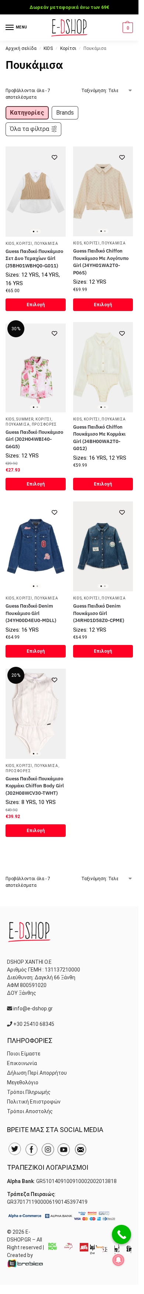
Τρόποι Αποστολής (30, 1111)
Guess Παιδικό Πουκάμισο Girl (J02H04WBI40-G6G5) (34, 439)
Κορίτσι (68, 48)
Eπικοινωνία (22, 1063)
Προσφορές (44, 424)
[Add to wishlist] (54, 157)
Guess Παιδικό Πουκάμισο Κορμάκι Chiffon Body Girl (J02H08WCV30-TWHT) (35, 786)
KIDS (48, 48)
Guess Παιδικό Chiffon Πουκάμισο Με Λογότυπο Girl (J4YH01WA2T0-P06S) (100, 262)
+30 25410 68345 (33, 1024)
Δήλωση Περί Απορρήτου (37, 1073)
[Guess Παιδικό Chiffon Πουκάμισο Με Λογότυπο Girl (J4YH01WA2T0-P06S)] (103, 191)
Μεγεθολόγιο (22, 1082)
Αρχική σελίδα (21, 48)
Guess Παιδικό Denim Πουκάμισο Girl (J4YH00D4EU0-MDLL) (31, 613)
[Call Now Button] (121, 1234)
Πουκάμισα (46, 243)
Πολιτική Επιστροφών (34, 1102)
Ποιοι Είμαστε (23, 1054)
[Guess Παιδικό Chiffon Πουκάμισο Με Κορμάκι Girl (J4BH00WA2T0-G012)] (103, 367)
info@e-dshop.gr (33, 1008)
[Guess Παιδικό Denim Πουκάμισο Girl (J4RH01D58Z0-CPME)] (103, 546)
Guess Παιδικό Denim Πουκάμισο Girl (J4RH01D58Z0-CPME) (98, 613)
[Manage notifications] (118, 1260)
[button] (127, 28)
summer (24, 419)
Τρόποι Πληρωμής (29, 1092)
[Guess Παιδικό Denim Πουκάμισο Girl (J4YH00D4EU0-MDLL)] (36, 546)
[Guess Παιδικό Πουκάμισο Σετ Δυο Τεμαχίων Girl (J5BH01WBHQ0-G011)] (36, 191)
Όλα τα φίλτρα (29, 128)
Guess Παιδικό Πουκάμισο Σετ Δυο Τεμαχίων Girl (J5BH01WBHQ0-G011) (34, 258)
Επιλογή (36, 304)
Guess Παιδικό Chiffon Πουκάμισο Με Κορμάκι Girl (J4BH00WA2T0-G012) (99, 438)
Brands (65, 112)
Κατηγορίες (27, 112)
